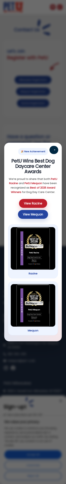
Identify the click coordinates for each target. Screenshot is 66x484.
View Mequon (33, 214)
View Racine (33, 203)
